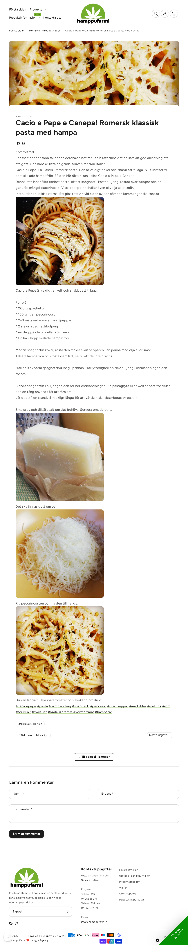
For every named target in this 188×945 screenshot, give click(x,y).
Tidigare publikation (34, 735)
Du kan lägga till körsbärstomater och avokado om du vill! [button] (60, 700)
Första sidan (16, 30)
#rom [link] (166, 706)
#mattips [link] (154, 706)
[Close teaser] (157, 940)
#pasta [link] (42, 706)
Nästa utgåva (158, 735)
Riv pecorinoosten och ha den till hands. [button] (47, 603)
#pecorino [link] (98, 706)
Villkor (123, 887)
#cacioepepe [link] (26, 706)
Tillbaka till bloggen (96, 756)
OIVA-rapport (127, 893)
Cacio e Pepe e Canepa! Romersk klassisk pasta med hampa (102, 30)
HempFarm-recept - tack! (45, 30)
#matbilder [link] (137, 706)
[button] (156, 14)
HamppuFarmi (17, 940)
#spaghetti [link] (80, 706)
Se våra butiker (90, 880)
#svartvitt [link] (39, 712)
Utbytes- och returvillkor (134, 875)
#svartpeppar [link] (117, 706)
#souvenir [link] (23, 712)
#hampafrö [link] (103, 712)
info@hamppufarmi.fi (94, 921)
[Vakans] (68, 912)
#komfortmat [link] (83, 712)
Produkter (36, 9)
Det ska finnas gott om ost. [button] (36, 506)
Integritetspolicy (129, 881)
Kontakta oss (52, 17)
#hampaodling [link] (60, 706)
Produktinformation (23, 17)
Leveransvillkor (128, 869)
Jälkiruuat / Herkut (30, 723)
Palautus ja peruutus (132, 899)
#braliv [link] (53, 712)
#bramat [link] (66, 712)
